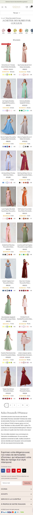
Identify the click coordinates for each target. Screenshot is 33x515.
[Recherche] (6, 7)
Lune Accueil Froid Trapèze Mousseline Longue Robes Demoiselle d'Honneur (24, 246)
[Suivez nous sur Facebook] (3, 471)
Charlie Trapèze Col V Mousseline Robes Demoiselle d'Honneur (8, 282)
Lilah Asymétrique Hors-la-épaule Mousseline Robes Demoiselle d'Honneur (24, 174)
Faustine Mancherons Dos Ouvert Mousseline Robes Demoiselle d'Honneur (8, 354)
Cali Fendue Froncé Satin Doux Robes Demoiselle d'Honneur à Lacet (25, 210)
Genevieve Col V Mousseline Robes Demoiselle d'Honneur (25, 390)
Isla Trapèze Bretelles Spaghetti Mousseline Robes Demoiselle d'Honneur (8, 102)
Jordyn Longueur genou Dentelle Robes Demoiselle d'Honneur (24, 354)
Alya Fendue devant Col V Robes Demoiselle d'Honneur (25, 66)
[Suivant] (27, 405)
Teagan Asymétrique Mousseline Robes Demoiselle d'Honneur (8, 390)
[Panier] (30, 7)
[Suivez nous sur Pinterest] (14, 471)
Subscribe (27, 483)
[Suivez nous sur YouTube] (19, 471)
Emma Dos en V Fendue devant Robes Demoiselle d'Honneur (8, 66)
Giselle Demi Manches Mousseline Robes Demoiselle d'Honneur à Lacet (8, 246)
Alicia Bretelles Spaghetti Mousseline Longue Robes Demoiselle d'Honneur (8, 318)
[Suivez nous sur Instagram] (8, 471)
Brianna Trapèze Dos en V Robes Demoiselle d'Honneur (25, 138)
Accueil (3, 18)
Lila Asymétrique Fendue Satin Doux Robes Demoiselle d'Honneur (8, 174)
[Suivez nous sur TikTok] (24, 471)
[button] (3, 31)
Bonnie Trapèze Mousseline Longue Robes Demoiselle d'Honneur (8, 138)
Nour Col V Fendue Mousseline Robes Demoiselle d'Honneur (25, 282)
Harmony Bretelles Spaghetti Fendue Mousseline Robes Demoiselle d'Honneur (25, 102)
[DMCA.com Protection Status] (22, 512)
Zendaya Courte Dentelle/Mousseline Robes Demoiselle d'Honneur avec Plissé (24, 318)
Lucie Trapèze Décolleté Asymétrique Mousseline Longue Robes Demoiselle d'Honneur (8, 210)
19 (22, 405)
